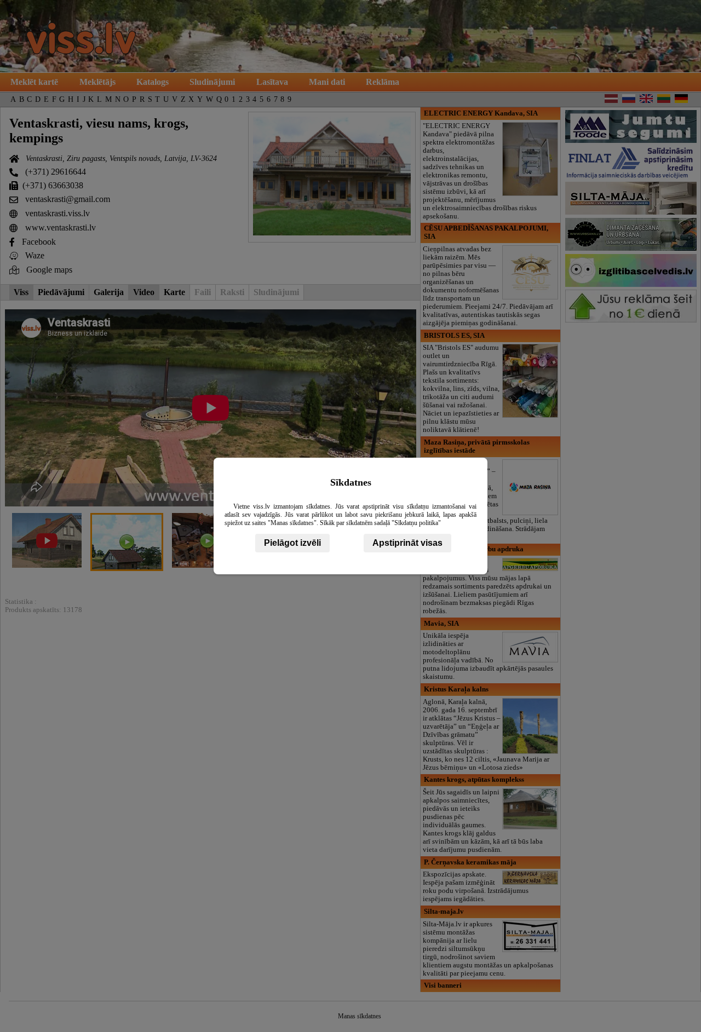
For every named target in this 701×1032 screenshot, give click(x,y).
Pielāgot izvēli (292, 542)
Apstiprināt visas (407, 542)
